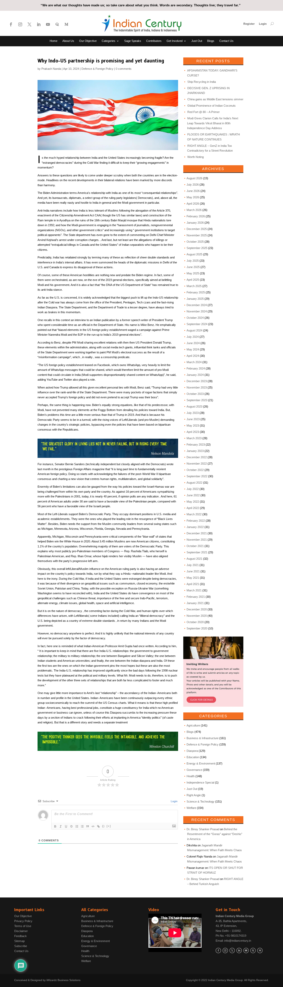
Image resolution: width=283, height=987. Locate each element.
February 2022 (196, 520)
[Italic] (60, 826)
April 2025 (193, 279)
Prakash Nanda (51, 68)
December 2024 (197, 305)
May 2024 (193, 349)
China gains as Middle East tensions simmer (215, 99)
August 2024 (194, 330)
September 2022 (197, 476)
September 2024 (197, 324)
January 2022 (195, 527)
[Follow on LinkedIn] (39, 24)
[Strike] (71, 826)
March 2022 (194, 514)
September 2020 (197, 628)
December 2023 (197, 381)
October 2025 (195, 241)
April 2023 (193, 431)
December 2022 (197, 457)
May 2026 (193, 197)
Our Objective (88, 41)
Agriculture (193, 725)
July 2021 (193, 565)
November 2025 (197, 235)
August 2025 (194, 254)
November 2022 (197, 463)
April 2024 (193, 355)
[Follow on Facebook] (11, 24)
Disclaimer (21, 931)
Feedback (20, 936)
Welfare (191, 807)
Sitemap (19, 941)
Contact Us (226, 41)
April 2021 (193, 584)
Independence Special (200, 782)
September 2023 (197, 400)
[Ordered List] (77, 826)
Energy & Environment (201, 763)
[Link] (98, 826)
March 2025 (194, 286)
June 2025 (193, 267)
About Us (68, 41)
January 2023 (195, 450)
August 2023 (194, 406)
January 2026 (195, 222)
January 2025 (195, 298)
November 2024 (197, 311)
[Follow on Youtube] (48, 24)
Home (53, 41)
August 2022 (194, 482)
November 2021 (197, 539)
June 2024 (193, 343)
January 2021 (195, 603)
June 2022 (193, 495)
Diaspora (192, 750)
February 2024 (196, 368)
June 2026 (193, 191)
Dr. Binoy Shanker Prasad (203, 829)
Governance (194, 769)
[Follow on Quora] (57, 24)
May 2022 (193, 501)
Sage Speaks (132, 41)
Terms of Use (22, 926)
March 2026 (194, 210)
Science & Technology (200, 801)
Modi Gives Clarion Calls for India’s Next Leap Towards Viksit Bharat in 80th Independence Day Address (212, 123)
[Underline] (66, 826)
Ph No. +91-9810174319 (231, 935)
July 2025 (193, 260)
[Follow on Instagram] (20, 24)
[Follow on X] (29, 24)
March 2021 (194, 590)
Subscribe (20, 946)
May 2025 (193, 273)
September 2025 (197, 248)
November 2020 (197, 615)
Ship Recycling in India (201, 81)
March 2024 (194, 362)
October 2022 (195, 470)
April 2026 (193, 203)
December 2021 (197, 533)
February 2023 (196, 444)
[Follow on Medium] (66, 24)
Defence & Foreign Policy (97, 68)
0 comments (123, 68)
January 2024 (195, 374)
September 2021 (197, 552)
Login (263, 23)
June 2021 (193, 571)
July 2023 (193, 412)
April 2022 (193, 508)
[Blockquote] (87, 826)
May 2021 (193, 577)
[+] (109, 826)
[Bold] (55, 826)
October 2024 (195, 317)
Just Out (196, 41)
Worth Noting (195, 157)
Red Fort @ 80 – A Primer (203, 112)
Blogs (210, 41)
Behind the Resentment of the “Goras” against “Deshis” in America (214, 834)
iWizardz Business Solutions (63, 980)
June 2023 (193, 419)
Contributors (154, 41)
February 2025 (196, 292)
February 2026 (196, 216)
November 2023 (197, 387)
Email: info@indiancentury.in (233, 940)
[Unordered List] (82, 826)
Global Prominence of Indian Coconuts (211, 105)
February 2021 (196, 596)
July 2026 (193, 184)
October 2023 (195, 393)
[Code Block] (93, 826)
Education (193, 757)
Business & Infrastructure (203, 738)
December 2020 (197, 609)
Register (249, 23)
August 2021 (194, 558)
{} (103, 826)
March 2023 (194, 438)
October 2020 (195, 622)
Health (191, 776)
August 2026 (194, 178)
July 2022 (193, 489)
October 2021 (195, 546)
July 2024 (193, 336)
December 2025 (197, 229)
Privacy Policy (23, 921)
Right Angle (194, 795)
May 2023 (193, 425)
